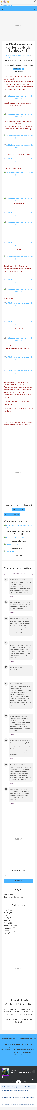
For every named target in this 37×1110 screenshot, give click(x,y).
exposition (25, 65)
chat (12, 65)
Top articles (24, 1047)
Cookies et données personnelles (22, 1052)
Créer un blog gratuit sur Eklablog (10, 1047)
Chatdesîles (22, 1019)
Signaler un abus (5, 1049)
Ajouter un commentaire (18, 573)
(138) (8, 910)
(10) (7, 933)
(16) (7, 920)
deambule (18, 65)
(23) (8, 913)
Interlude (7, 58)
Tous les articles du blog (13, 897)
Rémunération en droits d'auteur (25, 1049)
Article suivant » (27, 505)
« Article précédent (11, 505)
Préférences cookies (18, 1054)
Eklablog (32, 1039)
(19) (7, 918)
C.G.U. (13, 1049)
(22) (8, 915)
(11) (10, 926)
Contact (31, 1047)
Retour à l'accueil (18, 509)
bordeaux (7, 65)
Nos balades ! (9, 895)
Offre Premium (8, 1052)
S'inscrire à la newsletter (12, 514)
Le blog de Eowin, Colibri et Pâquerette (17, 55)
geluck (31, 65)
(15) (8, 923)
